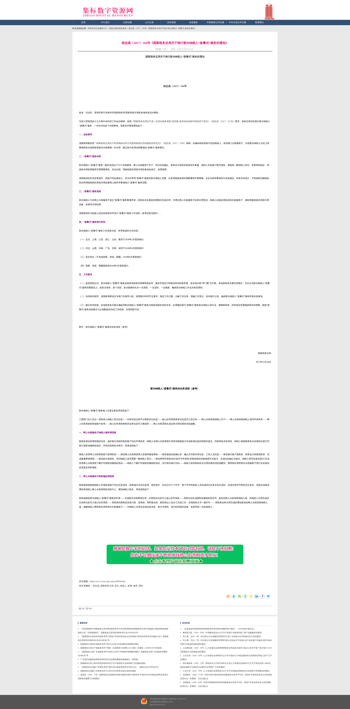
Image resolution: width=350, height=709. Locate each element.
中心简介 (105, 22)
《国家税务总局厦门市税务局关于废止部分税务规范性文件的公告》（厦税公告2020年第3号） (120, 667)
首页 (83, 22)
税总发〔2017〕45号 (174, 143)
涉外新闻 (171, 22)
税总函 (96, 586)
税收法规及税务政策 (118, 28)
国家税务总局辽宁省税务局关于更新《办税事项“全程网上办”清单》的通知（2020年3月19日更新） (121, 648)
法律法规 (127, 22)
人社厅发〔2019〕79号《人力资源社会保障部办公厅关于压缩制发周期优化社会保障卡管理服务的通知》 (227, 671)
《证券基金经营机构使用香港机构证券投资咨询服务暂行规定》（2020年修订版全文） (219, 629)
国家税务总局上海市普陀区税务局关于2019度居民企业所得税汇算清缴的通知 (112, 663)
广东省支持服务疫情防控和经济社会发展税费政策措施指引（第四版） (110, 659)
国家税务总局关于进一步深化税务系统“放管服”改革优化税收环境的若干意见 (171, 121)
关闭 (90, 608)
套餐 (130, 586)
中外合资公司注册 (237, 22)
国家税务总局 (106, 586)
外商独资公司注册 (215, 22)
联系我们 (259, 22)
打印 (83, 608)
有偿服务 (193, 22)
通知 (141, 586)
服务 (135, 586)
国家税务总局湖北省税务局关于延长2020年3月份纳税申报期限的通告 (109, 644)
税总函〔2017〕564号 (175, 86)
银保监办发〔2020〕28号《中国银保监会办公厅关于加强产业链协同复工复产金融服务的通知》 (223, 633)
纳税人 (123, 586)
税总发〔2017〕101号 (222, 121)
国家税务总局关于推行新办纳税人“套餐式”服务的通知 (175, 56)
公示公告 (149, 22)
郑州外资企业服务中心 (97, 28)
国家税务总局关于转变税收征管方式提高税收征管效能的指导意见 (128, 143)
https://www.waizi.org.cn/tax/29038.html (107, 581)
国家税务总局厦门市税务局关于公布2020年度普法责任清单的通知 (108, 671)
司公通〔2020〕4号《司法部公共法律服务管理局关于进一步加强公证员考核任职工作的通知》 (222, 636)
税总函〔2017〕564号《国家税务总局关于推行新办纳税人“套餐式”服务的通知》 (162, 28)
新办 (117, 586)
